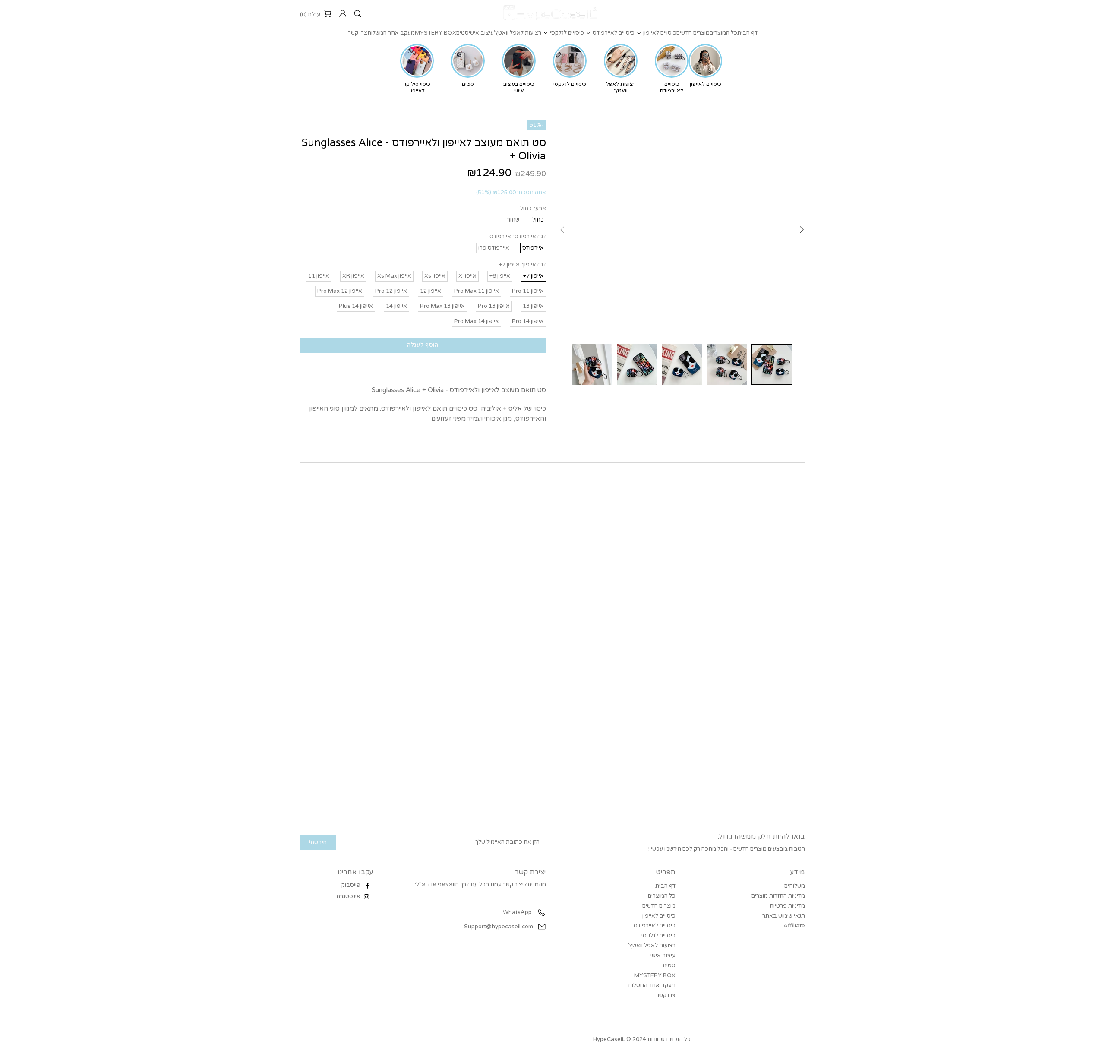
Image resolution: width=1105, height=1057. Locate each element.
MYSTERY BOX (655, 975)
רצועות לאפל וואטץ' (652, 945)
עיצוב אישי (663, 955)
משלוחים (794, 886)
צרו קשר (666, 995)
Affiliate (794, 925)
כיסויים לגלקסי (658, 935)
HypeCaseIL (552, 14)
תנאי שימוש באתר (783, 915)
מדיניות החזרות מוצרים (778, 895)
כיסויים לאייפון (659, 915)
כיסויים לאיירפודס (655, 925)
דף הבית (665, 886)
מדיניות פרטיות (787, 905)
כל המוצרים (662, 895)
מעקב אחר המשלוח (652, 985)
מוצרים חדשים (659, 905)
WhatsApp (517, 912)
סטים (669, 965)
